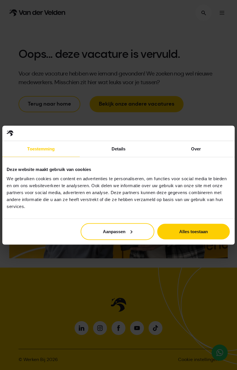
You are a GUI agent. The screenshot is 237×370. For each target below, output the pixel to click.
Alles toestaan (193, 231)
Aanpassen (114, 231)
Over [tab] (196, 148)
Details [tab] (119, 148)
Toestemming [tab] (41, 148)
